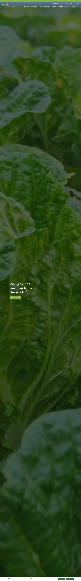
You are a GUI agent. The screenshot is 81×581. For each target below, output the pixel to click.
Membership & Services (64, 6)
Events (61, 3)
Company (74, 6)
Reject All (61, 578)
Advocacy (54, 6)
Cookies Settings (54, 578)
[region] (40, 579)
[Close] (79, 579)
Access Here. (49, 0)
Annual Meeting (55, 3)
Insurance (46, 6)
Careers (70, 3)
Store (74, 3)
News (41, 6)
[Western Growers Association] (8, 6)
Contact (65, 3)
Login (78, 3)
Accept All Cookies (70, 578)
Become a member (14, 297)
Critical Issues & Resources (30, 6)
